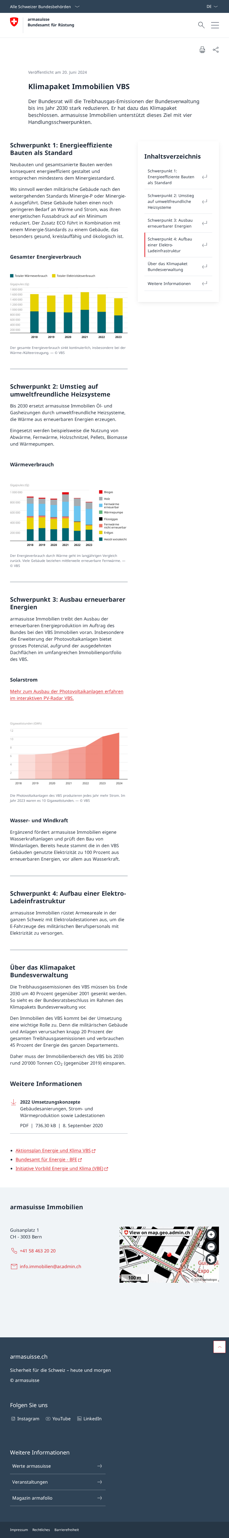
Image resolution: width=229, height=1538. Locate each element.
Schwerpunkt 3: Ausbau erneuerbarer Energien (170, 223)
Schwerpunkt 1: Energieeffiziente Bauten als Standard (171, 176)
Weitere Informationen (169, 283)
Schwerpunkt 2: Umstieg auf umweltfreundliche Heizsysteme (171, 201)
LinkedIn (93, 1419)
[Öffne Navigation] (215, 25)
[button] (219, 1347)
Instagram (28, 1419)
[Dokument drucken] (202, 49)
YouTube (61, 1419)
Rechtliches (41, 1529)
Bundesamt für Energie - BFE (46, 1159)
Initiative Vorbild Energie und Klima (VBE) (59, 1168)
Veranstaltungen (30, 1482)
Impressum (19, 1529)
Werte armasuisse (31, 1466)
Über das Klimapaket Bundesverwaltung (167, 266)
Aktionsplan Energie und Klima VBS (53, 1150)
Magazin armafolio (32, 1498)
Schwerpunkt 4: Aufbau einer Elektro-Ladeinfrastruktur (170, 244)
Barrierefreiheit (66, 1529)
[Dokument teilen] (215, 49)
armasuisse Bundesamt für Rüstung (51, 22)
